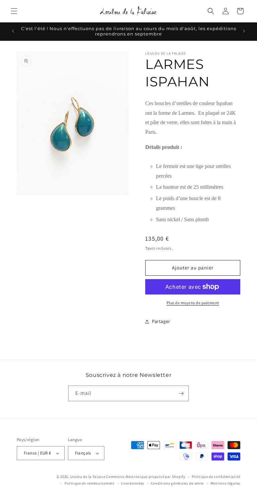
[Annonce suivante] (244, 31)
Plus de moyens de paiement (193, 302)
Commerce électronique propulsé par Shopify (145, 476)
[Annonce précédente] (13, 31)
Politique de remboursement (89, 483)
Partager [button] (161, 321)
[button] (14, 11)
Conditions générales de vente (177, 483)
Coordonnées (132, 483)
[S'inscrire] (181, 393)
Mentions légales (225, 483)
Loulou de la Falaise (87, 476)
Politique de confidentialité (216, 476)
